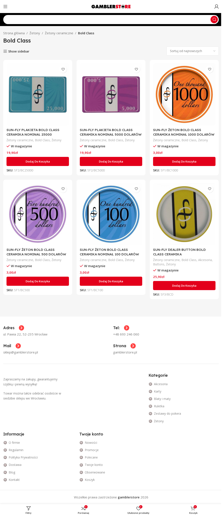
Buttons (158, 264)
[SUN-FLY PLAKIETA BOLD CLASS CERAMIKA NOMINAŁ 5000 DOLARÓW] (111, 94)
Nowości (91, 442)
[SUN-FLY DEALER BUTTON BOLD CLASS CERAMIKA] (184, 214)
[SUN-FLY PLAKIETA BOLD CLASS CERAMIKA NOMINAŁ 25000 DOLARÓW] (38, 94)
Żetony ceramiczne (59, 33)
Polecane (91, 457)
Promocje (92, 450)
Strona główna (14, 33)
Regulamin (16, 450)
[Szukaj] (214, 19)
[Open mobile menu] (5, 6)
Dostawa (15, 465)
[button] (38, 161)
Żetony (34, 33)
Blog (12, 472)
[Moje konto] (216, 6)
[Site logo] (111, 6)
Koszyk (90, 480)
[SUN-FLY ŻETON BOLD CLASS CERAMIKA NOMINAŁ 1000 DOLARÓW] (184, 94)
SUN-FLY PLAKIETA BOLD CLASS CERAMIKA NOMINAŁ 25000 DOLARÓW (33, 134)
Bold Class (42, 140)
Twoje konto (94, 465)
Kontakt (14, 480)
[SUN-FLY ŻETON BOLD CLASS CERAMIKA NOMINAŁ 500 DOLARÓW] (38, 214)
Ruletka (159, 406)
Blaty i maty (162, 399)
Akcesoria (205, 260)
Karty (157, 391)
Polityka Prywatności (23, 457)
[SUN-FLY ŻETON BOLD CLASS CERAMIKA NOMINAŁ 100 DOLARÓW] (111, 214)
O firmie (14, 442)
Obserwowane (95, 472)
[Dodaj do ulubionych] (63, 69)
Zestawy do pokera (167, 413)
